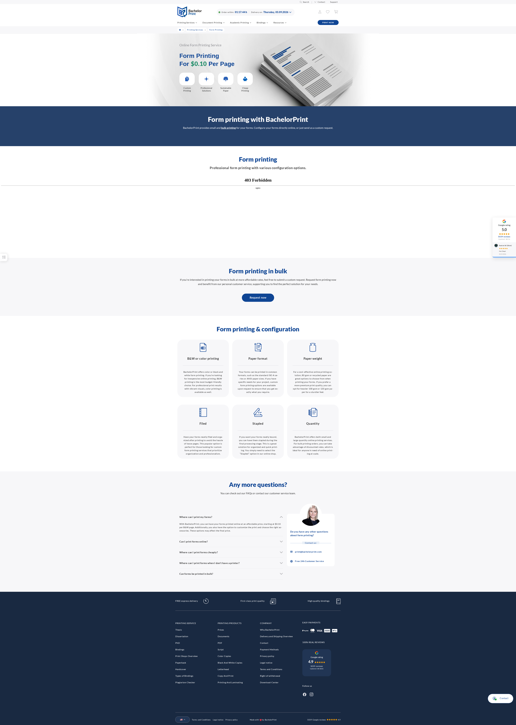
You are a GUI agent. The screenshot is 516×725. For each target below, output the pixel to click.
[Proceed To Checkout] (336, 12)
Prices (221, 629)
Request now (258, 297)
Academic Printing (239, 22)
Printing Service (185, 623)
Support (334, 2)
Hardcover (180, 669)
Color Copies (224, 656)
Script (221, 649)
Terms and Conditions (271, 669)
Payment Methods (269, 649)
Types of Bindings (184, 675)
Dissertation (181, 636)
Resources (278, 22)
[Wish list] (327, 12)
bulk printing (228, 127)
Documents (223, 636)
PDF (220, 643)
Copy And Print (226, 675)
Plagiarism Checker (185, 682)
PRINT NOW (328, 22)
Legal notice (266, 662)
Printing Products (229, 623)
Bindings (261, 22)
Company (266, 623)
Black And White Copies (230, 662)
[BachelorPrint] (189, 16)
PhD (177, 643)
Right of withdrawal (270, 675)
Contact (321, 2)
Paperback (180, 662)
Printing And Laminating (230, 682)
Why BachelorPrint (270, 629)
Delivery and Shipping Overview (276, 636)
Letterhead (223, 669)
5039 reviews (317, 666)
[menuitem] (181, 720)
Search (306, 2)
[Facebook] (304, 694)
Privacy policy (267, 656)
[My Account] (319, 12)
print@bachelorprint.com (308, 551)
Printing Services (186, 22)
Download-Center (269, 682)
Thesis (178, 629)
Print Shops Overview (186, 656)
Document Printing (212, 22)
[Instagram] (311, 694)
